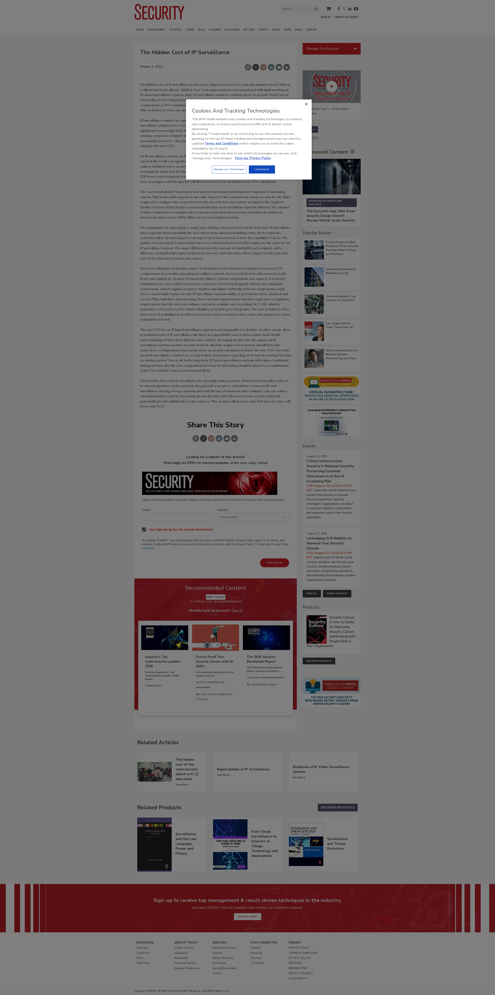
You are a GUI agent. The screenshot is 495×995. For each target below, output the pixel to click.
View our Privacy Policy (253, 158)
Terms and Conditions (221, 143)
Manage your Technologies (229, 169)
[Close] (306, 104)
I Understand (262, 169)
